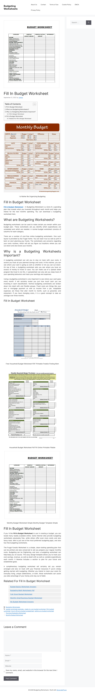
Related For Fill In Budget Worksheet (20, 118)
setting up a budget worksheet (44, 611)
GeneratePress (62, 690)
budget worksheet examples (15, 609)
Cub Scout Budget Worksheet (21, 594)
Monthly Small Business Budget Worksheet (26, 598)
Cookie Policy (66, 4)
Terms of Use (54, 4)
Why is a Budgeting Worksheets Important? (21, 112)
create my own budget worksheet (35, 609)
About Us (34, 4)
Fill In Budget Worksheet (14, 107)
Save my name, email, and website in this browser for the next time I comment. (31, 671)
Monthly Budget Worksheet (14, 615)
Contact (43, 4)
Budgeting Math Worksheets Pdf (22, 590)
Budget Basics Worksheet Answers (23, 587)
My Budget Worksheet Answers (22, 602)
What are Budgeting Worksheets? (17, 109)
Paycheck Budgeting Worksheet (16, 613)
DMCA (77, 4)
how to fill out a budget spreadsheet (22, 611)
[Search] (88, 22)
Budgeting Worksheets (11, 7)
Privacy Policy (35, 10)
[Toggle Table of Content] (33, 104)
